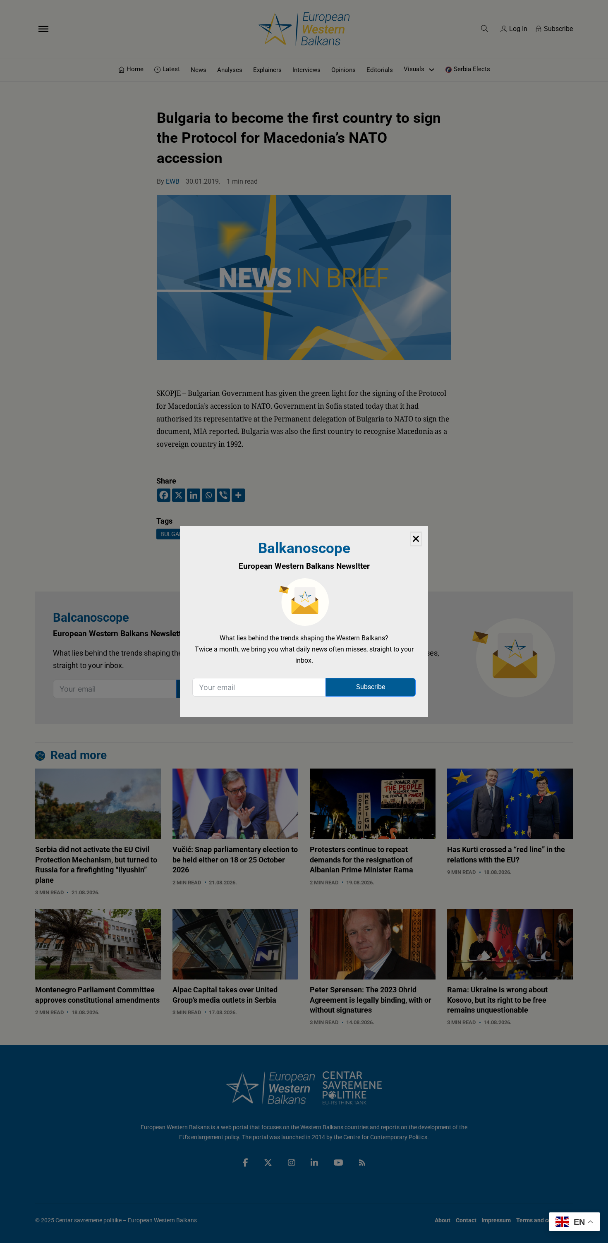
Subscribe (370, 687)
